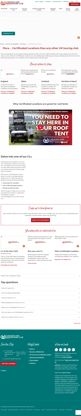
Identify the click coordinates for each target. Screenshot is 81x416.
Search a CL (8, 33)
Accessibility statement (13, 409)
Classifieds (66, 1)
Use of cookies (4, 409)
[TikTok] (73, 349)
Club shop (48, 1)
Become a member (8, 363)
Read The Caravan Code (10, 276)
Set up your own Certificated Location (40, 354)
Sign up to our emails (40, 220)
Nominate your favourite (9, 265)
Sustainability (62, 409)
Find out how (32, 263)
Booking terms (29, 409)
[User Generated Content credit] (78, 37)
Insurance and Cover (13, 9)
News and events (57, 1)
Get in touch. (66, 373)
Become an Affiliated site (37, 352)
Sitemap (43, 409)
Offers (60, 8)
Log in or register (39, 1)
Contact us (33, 363)
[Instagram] (60, 349)
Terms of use (22, 409)
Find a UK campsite (24, 9)
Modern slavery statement (52, 409)
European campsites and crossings (38, 9)
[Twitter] (64, 349)
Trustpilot (3, 370)
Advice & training (68, 9)
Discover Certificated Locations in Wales (28, 92)
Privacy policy (37, 409)
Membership (4, 8)
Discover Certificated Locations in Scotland (48, 92)
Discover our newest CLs (63, 259)
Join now (74, 4)
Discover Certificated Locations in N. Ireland (69, 92)
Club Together (77, 9)
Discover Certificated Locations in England (8, 92)
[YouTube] (69, 349)
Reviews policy (69, 409)
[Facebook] (56, 349)
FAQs (72, 1)
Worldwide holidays (53, 9)
